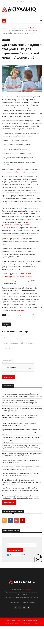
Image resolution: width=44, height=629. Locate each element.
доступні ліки (12, 315)
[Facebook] (19, 608)
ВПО (33, 315)
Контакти (37, 623)
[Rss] (15, 608)
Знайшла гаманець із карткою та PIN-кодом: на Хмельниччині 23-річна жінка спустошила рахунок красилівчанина (20, 403)
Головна (5, 28)
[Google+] (24, 608)
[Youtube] (28, 608)
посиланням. (21, 310)
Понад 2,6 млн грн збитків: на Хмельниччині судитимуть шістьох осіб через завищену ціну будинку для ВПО (22, 482)
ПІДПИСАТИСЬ (15, 550)
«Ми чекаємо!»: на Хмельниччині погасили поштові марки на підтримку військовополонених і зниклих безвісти (21, 440)
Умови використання (12, 623)
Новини (13, 28)
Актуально (23, 28)
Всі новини (9, 503)
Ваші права (34, 28)
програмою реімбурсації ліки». (19, 172)
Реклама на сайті (26, 623)
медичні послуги (24, 315)
